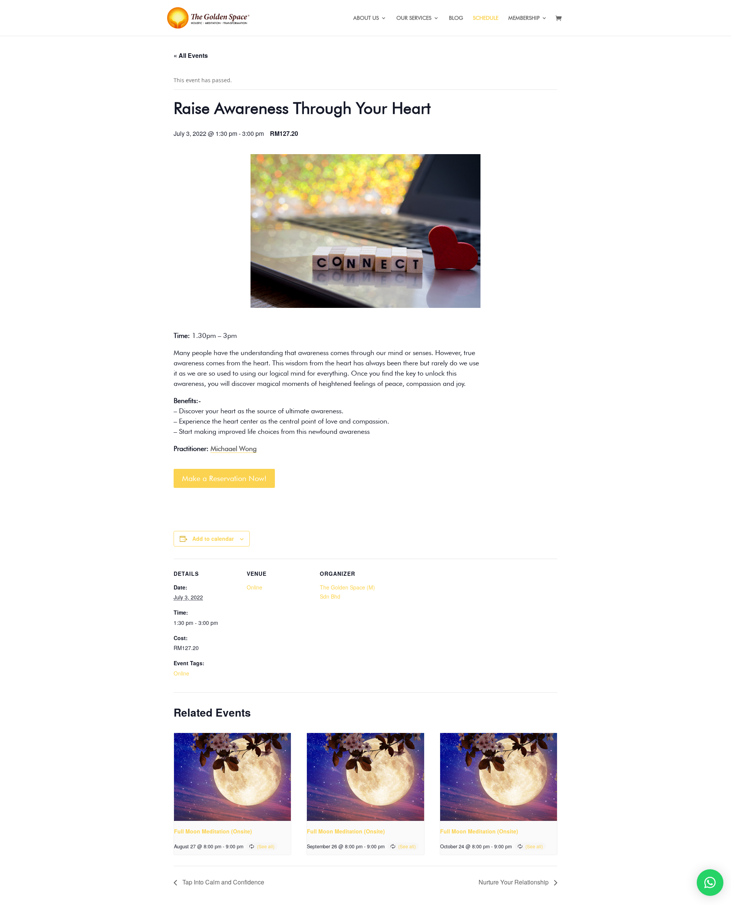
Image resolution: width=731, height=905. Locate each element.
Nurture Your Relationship (514, 882)
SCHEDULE (485, 18)
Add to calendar (213, 538)
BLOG (456, 18)
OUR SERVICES (413, 18)
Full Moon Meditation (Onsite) (213, 831)
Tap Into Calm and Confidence (222, 882)
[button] (710, 882)
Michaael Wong (234, 448)
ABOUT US (366, 18)
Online (181, 673)
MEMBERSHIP (523, 18)
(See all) (266, 846)
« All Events (191, 55)
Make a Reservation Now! (224, 478)
